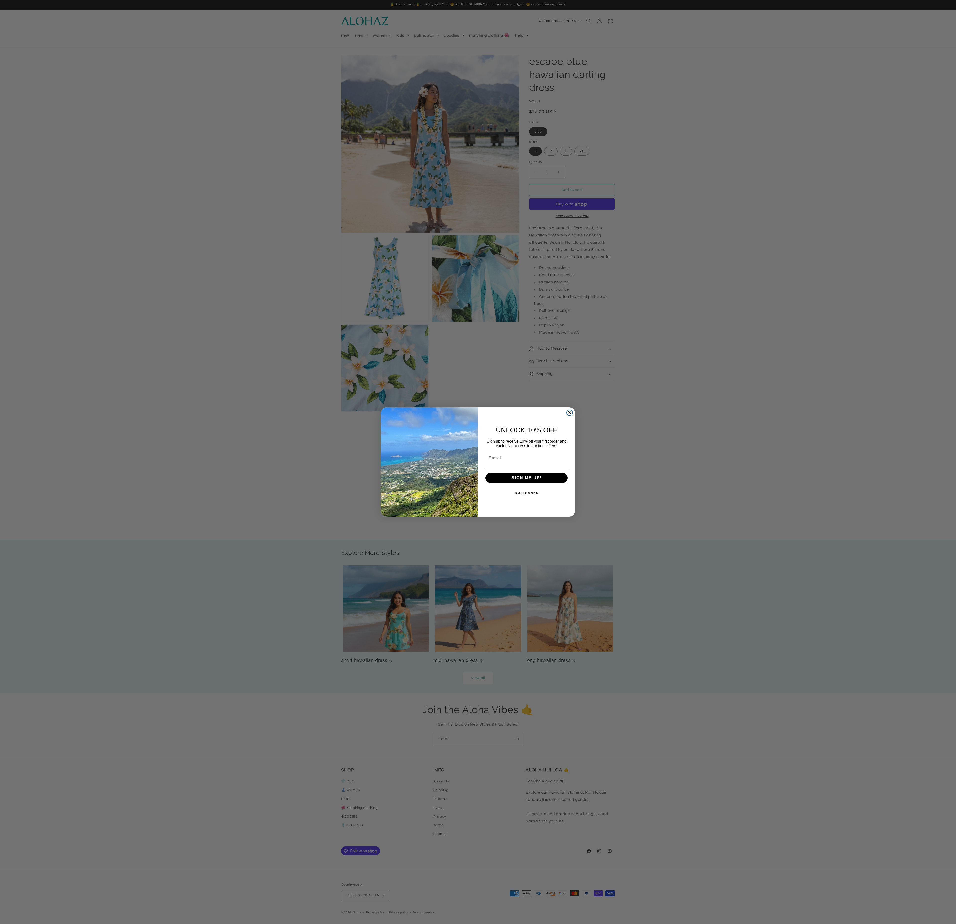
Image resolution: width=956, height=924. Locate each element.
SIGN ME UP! (527, 478)
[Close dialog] (570, 413)
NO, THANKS (526, 493)
